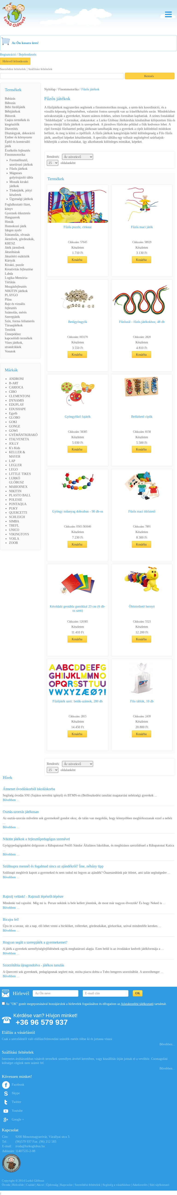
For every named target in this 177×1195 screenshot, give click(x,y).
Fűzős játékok (18, 168)
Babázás (10, 98)
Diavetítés (11, 129)
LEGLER (15, 465)
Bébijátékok (12, 111)
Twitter (16, 1102)
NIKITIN (15, 491)
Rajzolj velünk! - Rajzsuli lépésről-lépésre (33, 896)
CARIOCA (16, 387)
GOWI (13, 430)
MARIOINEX (18, 487)
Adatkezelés (140, 1184)
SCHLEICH (17, 517)
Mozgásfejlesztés (16, 286)
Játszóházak (12, 252)
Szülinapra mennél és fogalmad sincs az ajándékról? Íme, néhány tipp (53, 866)
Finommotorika (15, 154)
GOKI (13, 422)
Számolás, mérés (16, 312)
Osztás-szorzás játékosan (21, 812)
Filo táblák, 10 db (141, 701)
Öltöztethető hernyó (142, 606)
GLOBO (14, 417)
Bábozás (10, 103)
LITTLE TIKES (20, 474)
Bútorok (10, 116)
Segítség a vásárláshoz (116, 1184)
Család (30, 1184)
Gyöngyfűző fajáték (78, 416)
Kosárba (77, 260)
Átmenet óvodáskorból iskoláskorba (29, 789)
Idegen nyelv (13, 230)
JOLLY (14, 443)
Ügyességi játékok (21, 199)
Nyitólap (50, 89)
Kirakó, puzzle (14, 265)
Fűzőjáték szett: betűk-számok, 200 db (78, 701)
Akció (40, 1184)
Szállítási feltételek (40, 69)
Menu (168, 14)
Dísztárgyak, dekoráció (20, 133)
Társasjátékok (14, 325)
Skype (16, 1093)
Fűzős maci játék (142, 227)
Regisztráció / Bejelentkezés (18, 54)
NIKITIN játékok (16, 291)
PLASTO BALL (20, 495)
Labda (9, 273)
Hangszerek (12, 217)
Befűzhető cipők (141, 416)
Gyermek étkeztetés (17, 213)
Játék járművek (14, 247)
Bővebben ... (11, 800)
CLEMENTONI (19, 396)
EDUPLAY (16, 404)
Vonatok (10, 351)
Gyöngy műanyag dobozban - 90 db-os (77, 511)
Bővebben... (167, 1044)
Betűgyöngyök (77, 322)
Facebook (18, 1084)
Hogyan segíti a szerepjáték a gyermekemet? (35, 942)
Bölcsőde (18, 1184)
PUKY (13, 508)
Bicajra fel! (11, 919)
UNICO (14, 530)
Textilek (10, 329)
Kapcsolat (66, 1184)
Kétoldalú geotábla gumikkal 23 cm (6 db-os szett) (77, 609)
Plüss (8, 299)
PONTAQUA (18, 504)
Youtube (17, 1110)
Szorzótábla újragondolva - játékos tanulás (33, 965)
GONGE (14, 426)
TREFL (14, 525)
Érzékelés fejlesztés (17, 150)
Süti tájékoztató (159, 1184)
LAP (12, 461)
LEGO (13, 469)
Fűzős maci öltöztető (141, 511)
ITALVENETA (19, 439)
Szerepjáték (12, 317)
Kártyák (10, 260)
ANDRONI (16, 379)
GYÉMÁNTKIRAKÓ (23, 435)
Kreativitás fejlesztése (19, 269)
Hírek (7, 777)
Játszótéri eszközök (17, 256)
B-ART (13, 383)
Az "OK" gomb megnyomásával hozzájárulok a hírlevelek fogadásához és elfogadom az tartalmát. (86, 1004)
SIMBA (14, 521)
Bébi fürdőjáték (15, 107)
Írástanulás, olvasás (17, 234)
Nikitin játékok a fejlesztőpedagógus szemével (36, 839)
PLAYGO (11, 295)
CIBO (13, 391)
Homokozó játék (15, 226)
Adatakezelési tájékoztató (137, 1004)
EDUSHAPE (17, 409)
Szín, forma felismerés (19, 321)
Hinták (9, 222)
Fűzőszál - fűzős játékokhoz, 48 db (142, 322)
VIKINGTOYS (19, 534)
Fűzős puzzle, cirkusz (77, 227)
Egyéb (13, 413)
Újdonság (52, 1184)
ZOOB (13, 543)
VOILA (14, 538)
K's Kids (14, 448)
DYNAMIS (16, 400)
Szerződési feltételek (13, 69)
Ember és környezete (18, 137)
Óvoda (6, 1184)
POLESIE (15, 499)
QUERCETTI (18, 512)
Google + (18, 1119)
